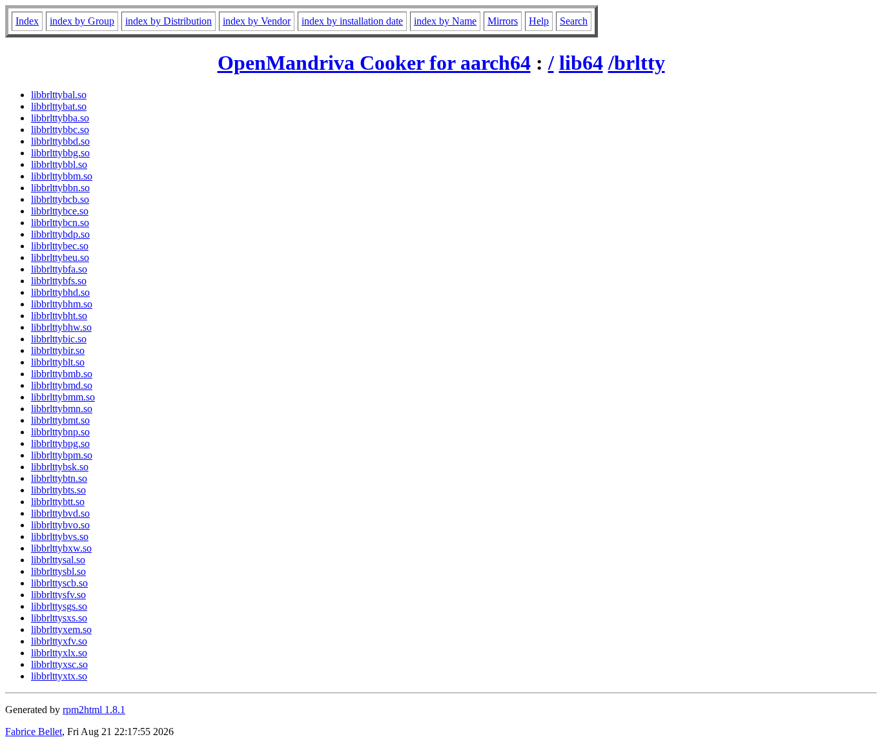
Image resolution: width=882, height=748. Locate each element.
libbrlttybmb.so (61, 373)
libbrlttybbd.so (60, 141)
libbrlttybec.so (59, 245)
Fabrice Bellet (33, 731)
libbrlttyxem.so (61, 629)
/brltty (636, 62)
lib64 (581, 62)
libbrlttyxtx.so (59, 675)
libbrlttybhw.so (61, 327)
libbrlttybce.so (59, 210)
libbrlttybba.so (60, 117)
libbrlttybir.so (58, 350)
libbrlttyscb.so (59, 582)
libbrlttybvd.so (60, 513)
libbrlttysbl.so (58, 571)
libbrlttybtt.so (58, 501)
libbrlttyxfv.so (59, 641)
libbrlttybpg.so (60, 443)
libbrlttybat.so (59, 106)
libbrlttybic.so (59, 338)
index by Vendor (257, 21)
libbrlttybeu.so (60, 257)
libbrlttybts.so (58, 489)
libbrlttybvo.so (60, 524)
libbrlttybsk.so (59, 466)
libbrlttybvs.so (59, 536)
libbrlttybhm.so (61, 303)
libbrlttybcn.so (60, 222)
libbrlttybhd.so (60, 292)
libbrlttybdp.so (60, 234)
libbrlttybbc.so (60, 129)
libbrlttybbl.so (59, 164)
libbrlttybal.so (59, 94)
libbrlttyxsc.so (59, 664)
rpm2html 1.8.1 (94, 709)
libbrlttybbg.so (60, 152)
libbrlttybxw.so (61, 548)
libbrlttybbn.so (60, 187)
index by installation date (352, 21)
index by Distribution (168, 21)
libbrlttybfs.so (59, 280)
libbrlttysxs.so (59, 617)
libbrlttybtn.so (59, 478)
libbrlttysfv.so (58, 594)
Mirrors (502, 21)
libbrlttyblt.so (58, 362)
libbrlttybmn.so (61, 408)
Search (574, 21)
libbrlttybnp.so (60, 431)
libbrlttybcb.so (60, 199)
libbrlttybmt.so (60, 420)
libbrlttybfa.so (59, 269)
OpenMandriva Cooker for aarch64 (374, 62)
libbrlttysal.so (58, 559)
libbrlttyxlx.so (59, 652)
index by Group (82, 21)
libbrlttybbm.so (61, 176)
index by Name (445, 21)
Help (539, 21)
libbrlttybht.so (59, 315)
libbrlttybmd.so (61, 385)
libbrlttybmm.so (63, 396)
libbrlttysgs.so (59, 606)
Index (27, 21)
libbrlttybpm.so (61, 455)
